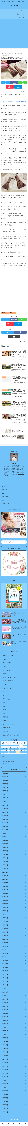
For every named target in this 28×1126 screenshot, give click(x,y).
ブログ (4, 500)
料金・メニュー (6, 496)
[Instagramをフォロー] (14, 336)
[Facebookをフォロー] (20, 332)
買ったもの (13, 312)
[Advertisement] (14, 34)
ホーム (4, 486)
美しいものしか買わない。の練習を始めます (13, 101)
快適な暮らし (6, 312)
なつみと (14, 463)
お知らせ (4, 489)
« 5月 (2, 757)
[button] (25, 542)
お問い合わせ (5, 503)
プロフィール (5, 493)
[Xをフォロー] (7, 332)
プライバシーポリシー (7, 761)
